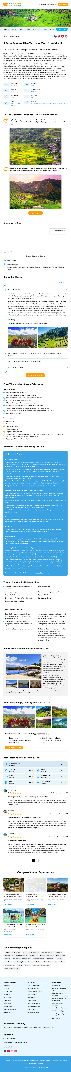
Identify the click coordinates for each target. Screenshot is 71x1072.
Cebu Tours (6, 994)
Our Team (14, 1060)
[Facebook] (55, 36)
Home (5, 36)
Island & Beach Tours (10, 965)
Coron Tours (59, 958)
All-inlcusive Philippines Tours (31, 952)
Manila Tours (8, 962)
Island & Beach (32, 994)
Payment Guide (34, 1060)
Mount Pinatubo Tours (34, 1003)
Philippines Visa (56, 985)
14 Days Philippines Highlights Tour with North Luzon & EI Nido (34, 896)
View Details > (9, 904)
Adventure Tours (59, 962)
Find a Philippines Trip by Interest (41, 965)
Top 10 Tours (31, 1009)
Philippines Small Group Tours (12, 952)
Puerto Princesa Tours (9, 1009)
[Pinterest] (58, 36)
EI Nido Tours (7, 1000)
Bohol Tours (50, 958)
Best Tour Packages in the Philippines (52, 952)
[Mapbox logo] (8, 252)
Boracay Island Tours (38, 958)
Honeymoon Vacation (24, 965)
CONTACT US (63, 4)
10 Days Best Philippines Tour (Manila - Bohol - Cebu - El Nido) (57, 896)
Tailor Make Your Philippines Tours (21, 958)
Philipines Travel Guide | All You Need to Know (52, 955)
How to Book (63, 1060)
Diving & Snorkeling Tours (34, 962)
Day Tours (7, 958)
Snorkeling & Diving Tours (35, 991)
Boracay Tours (7, 991)
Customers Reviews (23, 1060)
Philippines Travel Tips (58, 1011)
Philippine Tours (13, 36)
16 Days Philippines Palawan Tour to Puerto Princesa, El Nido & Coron (13, 927)
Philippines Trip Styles (34, 1006)
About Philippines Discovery (12, 968)
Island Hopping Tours (19, 962)
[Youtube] (62, 36)
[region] (35, 240)
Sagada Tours (7, 1012)
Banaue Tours (7, 985)
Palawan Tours (34, 955)
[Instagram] (66, 36)
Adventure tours (32, 997)
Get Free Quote (61, 29)
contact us (39, 573)
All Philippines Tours (33, 1012)
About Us (7, 1060)
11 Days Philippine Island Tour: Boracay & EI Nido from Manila (35, 927)
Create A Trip (32, 1063)
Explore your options (14, 748)
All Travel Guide (56, 1019)
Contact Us (40, 1063)
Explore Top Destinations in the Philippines (16, 955)
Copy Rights (55, 1060)
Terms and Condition (45, 1060)
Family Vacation (48, 962)
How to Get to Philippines (59, 1008)
